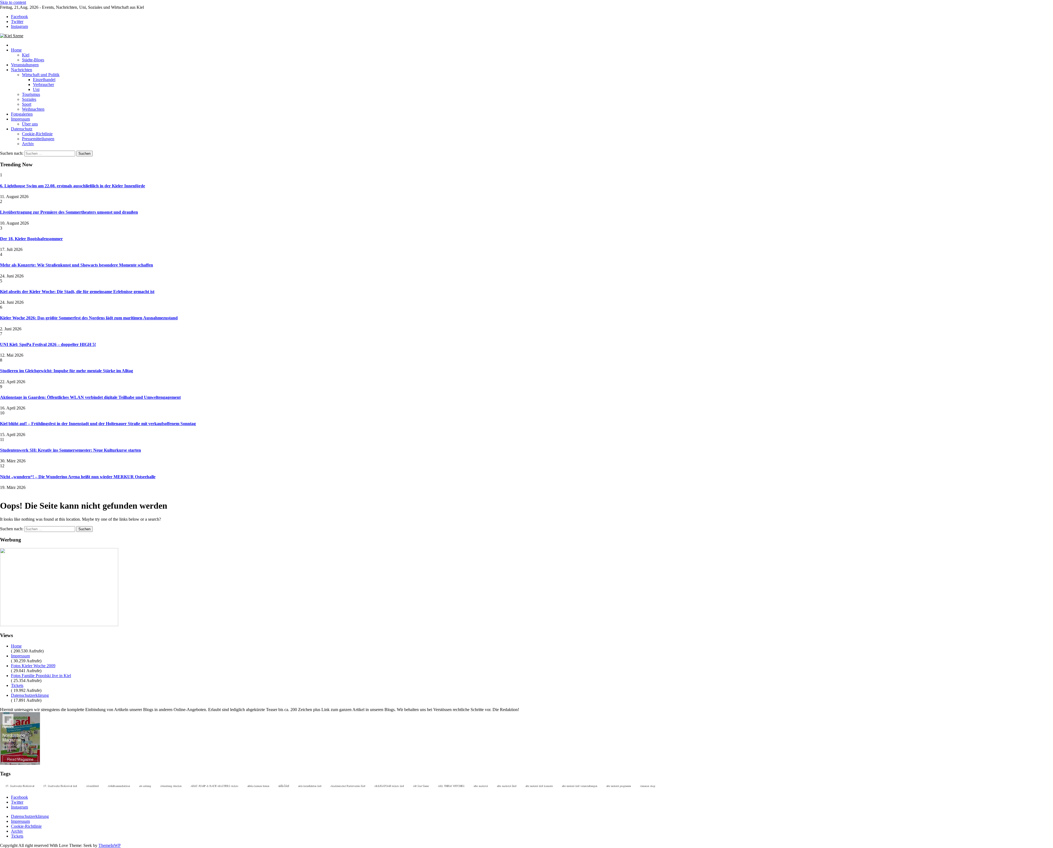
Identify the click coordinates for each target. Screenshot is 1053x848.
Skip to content (13, 2)
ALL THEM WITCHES (451, 785)
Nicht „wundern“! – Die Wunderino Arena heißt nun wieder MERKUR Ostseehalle (77, 476)
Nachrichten (21, 69)
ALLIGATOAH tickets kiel (389, 785)
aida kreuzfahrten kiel (309, 785)
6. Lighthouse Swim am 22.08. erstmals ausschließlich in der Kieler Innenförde (72, 186)
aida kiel (283, 785)
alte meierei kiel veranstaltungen (579, 785)
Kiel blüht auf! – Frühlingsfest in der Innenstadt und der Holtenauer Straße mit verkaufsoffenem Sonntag (98, 423)
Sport (26, 104)
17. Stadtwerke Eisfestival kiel (60, 785)
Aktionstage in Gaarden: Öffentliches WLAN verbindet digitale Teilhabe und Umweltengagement (90, 397)
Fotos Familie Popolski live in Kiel (41, 675)
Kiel (25, 55)
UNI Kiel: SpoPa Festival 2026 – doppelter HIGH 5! (48, 344)
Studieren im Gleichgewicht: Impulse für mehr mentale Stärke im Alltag (66, 370)
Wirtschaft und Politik (41, 74)
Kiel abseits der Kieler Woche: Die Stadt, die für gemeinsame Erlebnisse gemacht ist (77, 291)
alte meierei (480, 785)
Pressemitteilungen (38, 138)
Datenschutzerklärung (30, 695)
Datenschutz (21, 129)
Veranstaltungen (25, 64)
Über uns (30, 124)
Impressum (20, 119)
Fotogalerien (22, 114)
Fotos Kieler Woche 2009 (33, 665)
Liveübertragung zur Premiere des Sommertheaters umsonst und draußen (69, 212)
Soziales (29, 99)
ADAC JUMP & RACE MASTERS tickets (214, 785)
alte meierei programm (618, 785)
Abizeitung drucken (170, 785)
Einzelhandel (44, 79)
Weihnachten (33, 109)
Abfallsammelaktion (118, 785)
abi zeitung (145, 785)
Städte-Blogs (33, 60)
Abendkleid (92, 785)
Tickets (17, 685)
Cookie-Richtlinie (37, 133)
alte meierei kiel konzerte (539, 785)
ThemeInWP (109, 845)
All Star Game (421, 785)
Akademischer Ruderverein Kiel (347, 785)
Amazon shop (647, 785)
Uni (36, 89)
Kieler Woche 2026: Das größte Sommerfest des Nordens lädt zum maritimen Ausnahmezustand (89, 318)
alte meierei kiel (506, 785)
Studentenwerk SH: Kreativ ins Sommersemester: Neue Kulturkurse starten (70, 450)
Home (16, 50)
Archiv (28, 143)
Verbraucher (43, 84)
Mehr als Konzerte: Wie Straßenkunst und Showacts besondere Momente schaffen (76, 265)
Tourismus (31, 94)
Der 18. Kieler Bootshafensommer (31, 238)
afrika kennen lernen (258, 785)
